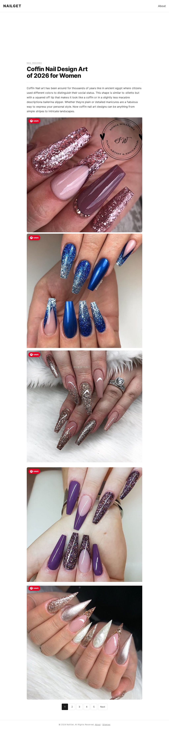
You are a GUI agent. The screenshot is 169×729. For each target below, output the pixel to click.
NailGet (12, 6)
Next (102, 706)
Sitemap (106, 724)
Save (36, 121)
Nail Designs (34, 63)
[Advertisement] (84, 38)
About (162, 6)
